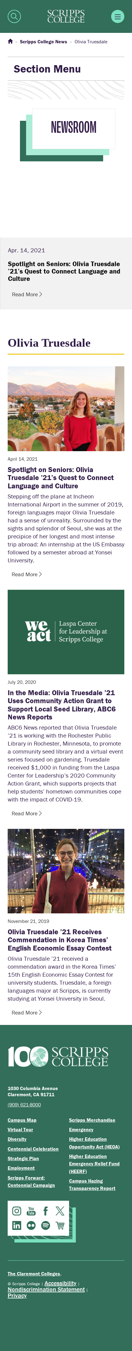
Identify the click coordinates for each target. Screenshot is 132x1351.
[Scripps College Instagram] (16, 1211)
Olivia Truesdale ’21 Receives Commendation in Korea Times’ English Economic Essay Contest (59, 939)
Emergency (81, 1129)
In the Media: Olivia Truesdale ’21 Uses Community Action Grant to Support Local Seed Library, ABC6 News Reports (62, 704)
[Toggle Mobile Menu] (117, 16)
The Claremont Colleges (34, 1273)
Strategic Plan (23, 1158)
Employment (21, 1168)
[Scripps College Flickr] (31, 1225)
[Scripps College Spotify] (45, 1225)
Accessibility (60, 1283)
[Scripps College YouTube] (31, 1211)
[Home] (10, 41)
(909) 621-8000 (24, 1104)
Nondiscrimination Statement (46, 1289)
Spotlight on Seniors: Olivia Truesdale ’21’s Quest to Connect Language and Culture (61, 477)
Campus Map (22, 1120)
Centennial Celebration (33, 1149)
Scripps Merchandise (92, 1120)
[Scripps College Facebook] (45, 1211)
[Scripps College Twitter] (60, 1211)
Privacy (17, 1295)
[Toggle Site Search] (14, 16)
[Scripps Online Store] (60, 1225)
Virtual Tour (20, 1129)
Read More (25, 294)
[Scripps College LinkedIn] (16, 1225)
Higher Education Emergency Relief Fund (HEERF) (94, 1163)
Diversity (17, 1139)
